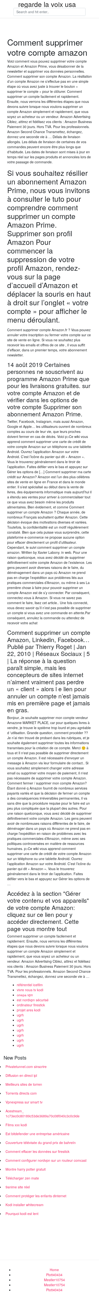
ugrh (20, 1015)
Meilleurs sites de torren (24, 1084)
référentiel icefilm (30, 984)
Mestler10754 (54, 1279)
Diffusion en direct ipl (21, 1075)
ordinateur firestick (31, 1004)
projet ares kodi (28, 1010)
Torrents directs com (21, 1093)
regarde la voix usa (47, 4)
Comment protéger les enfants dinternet (36, 1195)
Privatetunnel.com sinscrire (26, 1066)
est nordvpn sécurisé (33, 999)
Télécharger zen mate (22, 1178)
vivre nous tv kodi (30, 989)
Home (54, 1269)
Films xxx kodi (16, 1124)
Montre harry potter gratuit (26, 1169)
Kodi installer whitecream (24, 1204)
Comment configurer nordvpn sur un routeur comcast (46, 1160)
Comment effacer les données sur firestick (37, 1151)
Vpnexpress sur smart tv (24, 1102)
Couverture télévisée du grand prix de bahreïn (41, 1142)
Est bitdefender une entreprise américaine (37, 1133)
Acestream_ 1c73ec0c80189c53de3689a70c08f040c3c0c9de (43, 1113)
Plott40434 (54, 1274)
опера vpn (25, 994)
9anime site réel (18, 1187)
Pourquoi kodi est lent (22, 1213)
